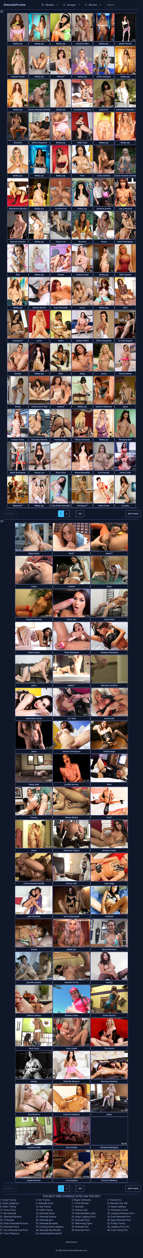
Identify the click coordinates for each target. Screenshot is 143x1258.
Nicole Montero (109, 949)
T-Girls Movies (81, 1203)
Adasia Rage (109, 751)
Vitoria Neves (125, 373)
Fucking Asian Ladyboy (51, 1226)
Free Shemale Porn (121, 1216)
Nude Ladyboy (118, 1206)
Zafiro (61, 340)
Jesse (39, 340)
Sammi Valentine (104, 406)
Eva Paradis (103, 472)
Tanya (104, 241)
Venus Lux (61, 241)
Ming (82, 373)
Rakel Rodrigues (125, 241)
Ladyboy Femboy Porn (122, 1213)
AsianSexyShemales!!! (50, 1233)
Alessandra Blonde (18, 208)
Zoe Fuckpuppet (71, 916)
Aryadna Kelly (33, 1147)
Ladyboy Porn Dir (120, 1226)
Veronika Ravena (39, 439)
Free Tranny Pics (119, 1230)
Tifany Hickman (82, 439)
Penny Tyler (125, 472)
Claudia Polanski (34, 619)
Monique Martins (109, 1081)
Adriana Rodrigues (71, 751)
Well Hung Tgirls (83, 1223)
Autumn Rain (82, 43)
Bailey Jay (17, 43)
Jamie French (125, 43)
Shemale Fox (81, 1226)
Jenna (104, 373)
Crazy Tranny (9, 1199)
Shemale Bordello (48, 1223)
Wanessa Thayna (72, 850)
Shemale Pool (82, 1220)
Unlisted (109, 916)
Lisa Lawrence (125, 208)
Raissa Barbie (71, 817)
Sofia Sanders (103, 175)
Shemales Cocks (119, 1209)
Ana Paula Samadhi (61, 505)
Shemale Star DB (118, 1203)
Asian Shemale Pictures (16, 1223)
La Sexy (125, 505)
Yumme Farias (18, 76)
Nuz (18, 274)
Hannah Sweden (18, 241)
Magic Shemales (82, 1199)
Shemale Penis (11, 1226)
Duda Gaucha (109, 1015)
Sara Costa (34, 1048)
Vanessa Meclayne (109, 652)
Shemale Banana (12, 1216)
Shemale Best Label (85, 1213)
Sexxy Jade (34, 784)
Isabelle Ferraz (71, 982)
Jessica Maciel (39, 307)
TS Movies (9, 1220)
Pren (82, 175)
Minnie (61, 76)
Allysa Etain (33, 553)
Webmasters (71, 1242)
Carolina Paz (61, 208)
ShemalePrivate (14, 5)
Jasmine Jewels (104, 208)
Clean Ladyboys (10, 1203)
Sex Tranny (45, 1206)
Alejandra (18, 505)
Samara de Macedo (125, 109)
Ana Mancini (34, 1114)
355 (80, 513)
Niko (109, 784)
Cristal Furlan (82, 274)
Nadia (109, 553)
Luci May (71, 718)
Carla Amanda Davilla (39, 109)
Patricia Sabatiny (71, 1114)
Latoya (61, 406)
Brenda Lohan (71, 1015)
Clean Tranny (9, 1206)
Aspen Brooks (33, 1180)
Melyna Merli (82, 340)
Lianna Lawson (34, 1015)
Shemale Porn (82, 1230)
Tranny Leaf (81, 1209)
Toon (109, 817)
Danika (17, 373)
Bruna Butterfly (82, 472)
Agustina (104, 109)
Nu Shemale (10, 1213)
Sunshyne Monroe (82, 109)
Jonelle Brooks (71, 784)
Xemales (79, 1206)
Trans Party (10, 1209)
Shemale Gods (45, 1203)
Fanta (34, 586)
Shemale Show (47, 1213)
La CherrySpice (125, 340)
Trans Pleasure (11, 1233)
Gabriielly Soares (34, 718)
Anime (61, 274)
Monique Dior (125, 439)
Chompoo (18, 340)
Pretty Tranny (118, 1223)
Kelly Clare (82, 142)
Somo (82, 307)
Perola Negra (60, 439)
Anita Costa (103, 505)
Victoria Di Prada (39, 406)
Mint (125, 307)
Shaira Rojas (34, 652)
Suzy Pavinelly (61, 307)
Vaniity (109, 982)
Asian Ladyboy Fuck (85, 1216)
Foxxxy (33, 817)
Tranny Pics (116, 1199)
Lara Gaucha (72, 1180)
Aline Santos (125, 274)
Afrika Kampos (104, 76)
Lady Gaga (109, 883)
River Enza (61, 472)
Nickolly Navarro (71, 1081)
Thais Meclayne (71, 652)
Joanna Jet (109, 718)
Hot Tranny (44, 1199)
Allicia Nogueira (39, 142)
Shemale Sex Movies (50, 1230)
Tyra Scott (109, 1048)
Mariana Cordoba (109, 685)
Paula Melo (109, 619)
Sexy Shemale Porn (121, 1220)
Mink (71, 553)
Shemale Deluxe (47, 1216)
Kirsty (18, 406)
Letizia (71, 586)
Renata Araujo (109, 850)
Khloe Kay (71, 619)
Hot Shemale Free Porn (16, 1230)
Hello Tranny (46, 1209)
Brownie (18, 142)
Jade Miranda (34, 916)
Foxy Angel (71, 1048)
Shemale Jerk (46, 1220)
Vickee (34, 949)
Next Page (133, 513)
